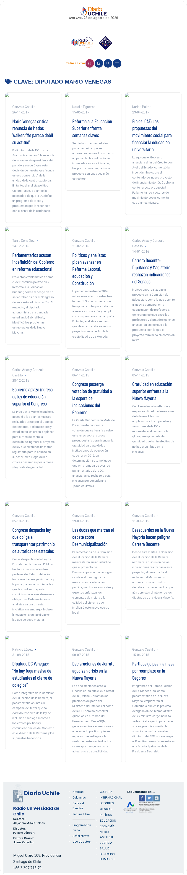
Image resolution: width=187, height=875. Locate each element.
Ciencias (106, 809)
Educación (108, 820)
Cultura (106, 792)
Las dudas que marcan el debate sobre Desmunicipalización (93, 537)
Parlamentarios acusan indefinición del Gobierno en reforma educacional (33, 262)
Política (106, 815)
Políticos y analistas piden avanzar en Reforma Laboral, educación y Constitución (89, 269)
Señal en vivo (81, 836)
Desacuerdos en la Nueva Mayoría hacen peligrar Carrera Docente (153, 537)
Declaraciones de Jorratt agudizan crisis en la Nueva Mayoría (93, 670)
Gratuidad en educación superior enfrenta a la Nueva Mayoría (152, 391)
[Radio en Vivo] (90, 63)
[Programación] (99, 63)
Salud (104, 848)
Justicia (106, 842)
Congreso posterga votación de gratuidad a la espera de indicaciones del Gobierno (92, 398)
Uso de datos (82, 841)
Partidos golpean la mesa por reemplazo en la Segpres (153, 670)
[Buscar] (108, 63)
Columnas (79, 797)
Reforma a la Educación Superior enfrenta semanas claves (92, 128)
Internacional (111, 797)
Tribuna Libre (81, 814)
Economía (107, 826)
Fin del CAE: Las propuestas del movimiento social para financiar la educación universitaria (152, 135)
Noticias (78, 792)
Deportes (107, 803)
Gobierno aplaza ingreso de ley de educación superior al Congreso (32, 396)
